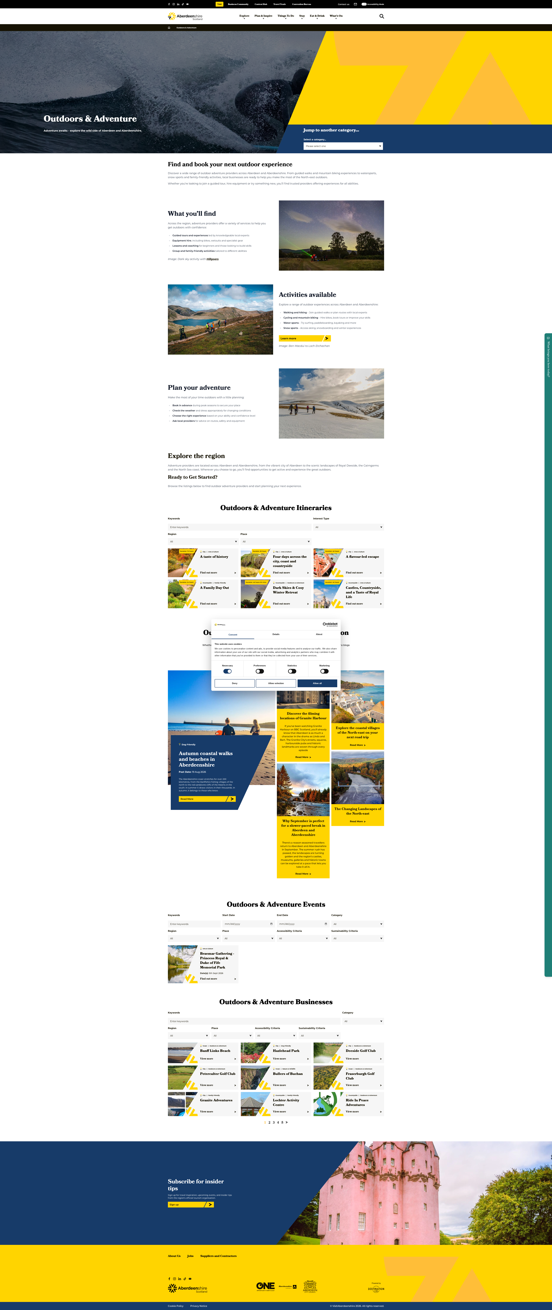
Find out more (208, 573)
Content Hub (261, 4)
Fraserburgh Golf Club (360, 1076)
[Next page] (287, 1122)
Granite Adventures (216, 1101)
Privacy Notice (198, 1305)
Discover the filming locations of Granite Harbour (303, 716)
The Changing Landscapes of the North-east (357, 811)
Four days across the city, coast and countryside (290, 561)
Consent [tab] (233, 634)
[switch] (260, 671)
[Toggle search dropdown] (381, 16)
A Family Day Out (214, 588)
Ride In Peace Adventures (357, 1103)
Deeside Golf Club (361, 1051)
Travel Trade (279, 4)
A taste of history (214, 557)
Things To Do (286, 16)
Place (243, 534)
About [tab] (319, 634)
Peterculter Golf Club (217, 1074)
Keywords (174, 518)
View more (206, 1059)
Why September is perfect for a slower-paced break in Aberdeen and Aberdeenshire (303, 828)
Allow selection (276, 683)
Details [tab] (276, 634)
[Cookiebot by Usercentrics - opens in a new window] (325, 625)
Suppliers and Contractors (218, 1256)
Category (336, 915)
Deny (234, 683)
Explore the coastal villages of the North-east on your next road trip (358, 732)
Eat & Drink (317, 16)
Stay (302, 16)
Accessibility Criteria (289, 930)
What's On (336, 16)
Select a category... (315, 139)
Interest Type (321, 518)
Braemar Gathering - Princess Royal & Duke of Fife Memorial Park (217, 961)
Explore (244, 16)
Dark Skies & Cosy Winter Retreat (288, 590)
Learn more (288, 338)
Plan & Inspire (263, 16)
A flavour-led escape (362, 557)
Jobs (190, 1256)
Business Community (238, 4)
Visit (219, 4)
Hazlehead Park (286, 1051)
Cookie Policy (175, 1305)
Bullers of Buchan (288, 1074)
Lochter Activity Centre (286, 1103)
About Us (174, 1256)
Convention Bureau (301, 4)
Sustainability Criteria (344, 930)
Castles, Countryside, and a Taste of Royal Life (363, 592)
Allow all (317, 683)
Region (172, 534)
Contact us (343, 4)
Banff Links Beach (215, 1051)
